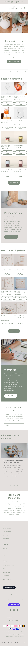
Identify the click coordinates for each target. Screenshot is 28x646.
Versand (5, 552)
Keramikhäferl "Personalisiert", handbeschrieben (5, 317)
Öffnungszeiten (7, 531)
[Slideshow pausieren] (26, 71)
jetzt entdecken (14, 61)
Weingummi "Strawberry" (20, 169)
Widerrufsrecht (9, 636)
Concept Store (7, 528)
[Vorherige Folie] (10, 71)
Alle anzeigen (14, 182)
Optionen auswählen (7, 274)
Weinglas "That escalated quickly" (7, 97)
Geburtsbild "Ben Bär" (6, 268)
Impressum (6, 575)
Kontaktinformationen (19, 636)
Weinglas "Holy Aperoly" (7, 120)
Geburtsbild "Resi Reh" (19, 268)
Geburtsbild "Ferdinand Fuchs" (6, 292)
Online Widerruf (7, 579)
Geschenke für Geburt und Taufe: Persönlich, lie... (13, 462)
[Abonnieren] (22, 425)
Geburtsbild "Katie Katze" (20, 315)
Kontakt (5, 548)
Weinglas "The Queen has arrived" (20, 121)
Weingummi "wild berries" (7, 169)
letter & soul (8, 631)
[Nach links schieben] (10, 485)
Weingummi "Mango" (19, 145)
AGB (4, 568)
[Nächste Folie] (17, 71)
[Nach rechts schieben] (17, 485)
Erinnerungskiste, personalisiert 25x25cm (19, 292)
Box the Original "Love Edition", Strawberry (6, 146)
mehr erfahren (11, 396)
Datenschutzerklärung (14, 634)
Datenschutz (6, 572)
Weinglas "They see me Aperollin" (19, 97)
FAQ (4, 555)
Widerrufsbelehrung (8, 565)
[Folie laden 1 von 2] (13, 71)
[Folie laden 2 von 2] (15, 71)
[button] (3, 7)
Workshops (6, 538)
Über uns (5, 535)
